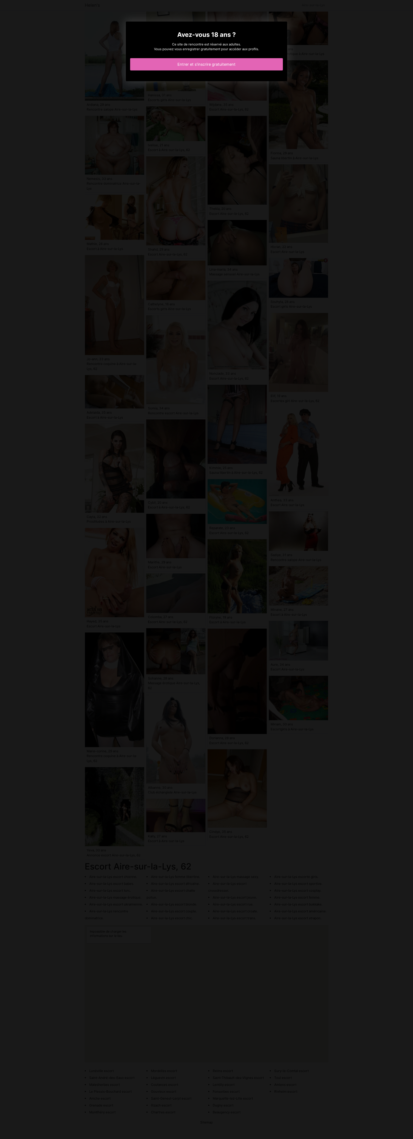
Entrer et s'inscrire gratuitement (206, 64)
